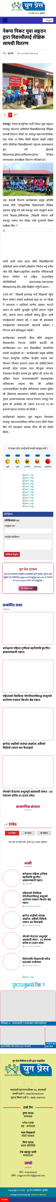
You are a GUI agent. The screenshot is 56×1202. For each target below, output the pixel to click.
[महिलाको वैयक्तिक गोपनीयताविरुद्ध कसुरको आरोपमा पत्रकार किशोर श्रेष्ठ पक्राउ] (28, 676)
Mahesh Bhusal (38, 1195)
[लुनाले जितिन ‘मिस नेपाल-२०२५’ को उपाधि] (22, 1037)
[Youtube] (35, 1083)
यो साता (28, 833)
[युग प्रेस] (5, 53)
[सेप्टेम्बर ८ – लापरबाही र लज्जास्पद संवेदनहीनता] (28, 1008)
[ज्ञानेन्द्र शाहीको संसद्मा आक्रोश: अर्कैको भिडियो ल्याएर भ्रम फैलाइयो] (28, 724)
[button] (47, 20)
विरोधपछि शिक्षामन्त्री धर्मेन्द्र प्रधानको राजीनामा (36, 960)
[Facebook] (21, 1083)
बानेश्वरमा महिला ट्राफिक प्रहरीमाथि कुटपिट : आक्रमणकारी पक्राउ (27, 650)
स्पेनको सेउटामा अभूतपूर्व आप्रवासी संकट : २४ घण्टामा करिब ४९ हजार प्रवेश (28, 793)
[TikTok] (28, 1083)
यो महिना (44, 833)
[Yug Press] (28, 6)
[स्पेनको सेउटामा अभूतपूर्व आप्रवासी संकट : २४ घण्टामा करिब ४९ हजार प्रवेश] (28, 771)
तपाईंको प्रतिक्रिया (12, 537)
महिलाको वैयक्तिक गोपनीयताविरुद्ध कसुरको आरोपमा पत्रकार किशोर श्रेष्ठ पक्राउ (27, 698)
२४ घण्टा (12, 833)
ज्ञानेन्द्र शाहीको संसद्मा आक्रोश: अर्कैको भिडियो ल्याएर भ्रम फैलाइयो (24, 745)
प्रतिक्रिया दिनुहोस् (11, 554)
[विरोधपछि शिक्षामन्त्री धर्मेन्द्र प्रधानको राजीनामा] (11, 961)
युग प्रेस (10, 53)
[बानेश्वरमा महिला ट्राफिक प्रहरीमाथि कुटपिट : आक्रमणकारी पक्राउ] (28, 628)
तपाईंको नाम (10, 526)
